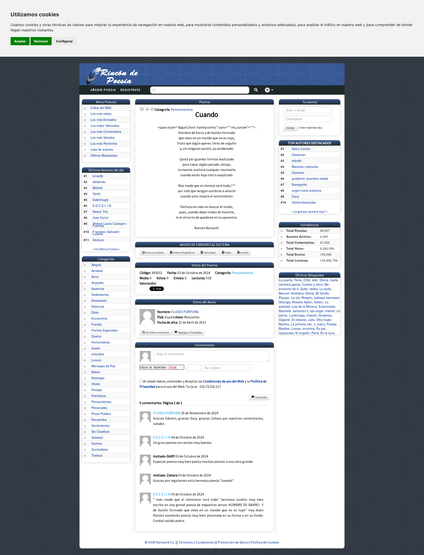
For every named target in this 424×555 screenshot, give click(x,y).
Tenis (298, 280)
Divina (324, 280)
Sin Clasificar (100, 431)
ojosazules (286, 333)
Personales (99, 407)
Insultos (244, 252)
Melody (98, 188)
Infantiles (97, 354)
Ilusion (318, 302)
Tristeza (96, 455)
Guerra (96, 336)
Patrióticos (98, 396)
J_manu (319, 324)
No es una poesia (154, 252)
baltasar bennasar (326, 297)
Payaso (284, 297)
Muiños (284, 324)
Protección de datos (233, 542)
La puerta (285, 280)
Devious (98, 240)
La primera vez (301, 324)
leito (315, 280)
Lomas (296, 328)
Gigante (284, 319)
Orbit (306, 280)
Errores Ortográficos (183, 252)
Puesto (331, 324)
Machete (285, 311)
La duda (325, 289)
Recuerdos (99, 419)
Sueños (96, 443)
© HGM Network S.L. (160, 542)
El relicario (299, 319)
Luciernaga (297, 315)
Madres (284, 328)
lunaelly (98, 176)
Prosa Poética (101, 413)
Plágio (227, 252)
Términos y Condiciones (196, 542)
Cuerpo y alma (312, 284)
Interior (330, 311)
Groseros (324, 315)
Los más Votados (103, 137)
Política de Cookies (264, 542)
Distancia (97, 306)
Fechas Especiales (104, 330)
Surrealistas (99, 449)
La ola (295, 297)
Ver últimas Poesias (106, 249)
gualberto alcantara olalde (310, 178)
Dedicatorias (100, 294)
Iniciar (290, 128)
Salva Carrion (301, 148)
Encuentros (99, 318)
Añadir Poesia (103, 90)
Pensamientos (101, 401)
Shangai (284, 302)
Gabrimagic (101, 199)
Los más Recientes (104, 143)
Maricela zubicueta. (305, 166)
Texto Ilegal (209, 252)
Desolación (99, 300)
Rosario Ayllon (302, 302)
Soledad (97, 437)
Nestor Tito (100, 211)
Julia (311, 319)
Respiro (306, 297)
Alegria (96, 264)
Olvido (95, 384)
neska (313, 289)
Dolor (95, 312)
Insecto (312, 315)
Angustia (97, 282)
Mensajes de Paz (103, 366)
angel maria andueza (306, 190)
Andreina (297, 293)
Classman (299, 154)
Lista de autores (102, 149)
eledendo (99, 182)
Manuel (284, 293)
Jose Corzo (100, 217)
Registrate (131, 90)
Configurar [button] (64, 41)
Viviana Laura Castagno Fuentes (109, 224)
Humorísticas (100, 342)
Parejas (96, 390)
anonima (309, 328)
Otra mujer (323, 319)
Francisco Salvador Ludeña (106, 232)
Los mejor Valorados (105, 125)
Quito (304, 289)
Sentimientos (100, 425)
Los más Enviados (103, 119)
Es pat (320, 328)
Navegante (299, 184)
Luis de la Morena (304, 306)
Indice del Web (101, 107)
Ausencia (97, 288)
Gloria (309, 293)
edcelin (297, 160)
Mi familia (322, 293)
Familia (96, 324)
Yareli (96, 193)
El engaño (302, 333)
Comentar (260, 397)
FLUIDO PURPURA (185, 311)
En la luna (327, 333)
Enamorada (327, 306)
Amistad (97, 270)
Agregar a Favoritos (190, 332)
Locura (96, 360)
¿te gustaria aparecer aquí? (309, 212)
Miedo (95, 372)
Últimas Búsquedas (104, 155)
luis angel (316, 311)
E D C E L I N (102, 205)
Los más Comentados (106, 131)
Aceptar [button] (20, 41)
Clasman (298, 172)
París (315, 333)
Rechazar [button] (41, 41)
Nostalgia (97, 378)
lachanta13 (300, 311)
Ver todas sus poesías (157, 332)
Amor (95, 276)
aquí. (320, 127)
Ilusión (95, 348)
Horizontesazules (304, 202)
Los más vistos (101, 113)
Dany (295, 196)
